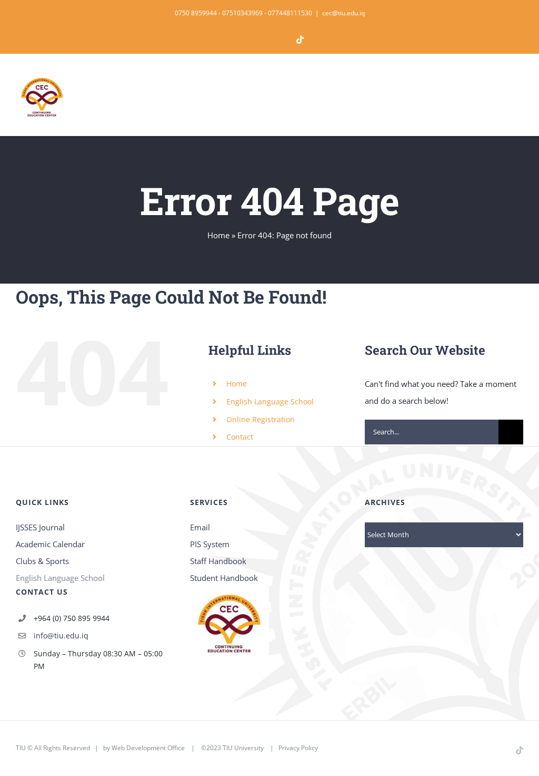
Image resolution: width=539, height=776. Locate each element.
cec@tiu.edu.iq (343, 12)
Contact (239, 437)
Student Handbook (224, 578)
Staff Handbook (218, 561)
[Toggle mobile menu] (519, 87)
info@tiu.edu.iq (61, 635)
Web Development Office (148, 747)
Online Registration (260, 419)
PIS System (209, 544)
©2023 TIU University (232, 747)
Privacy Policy (298, 747)
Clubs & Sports (42, 561)
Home (218, 235)
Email (200, 527)
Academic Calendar (50, 544)
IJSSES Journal (40, 527)
